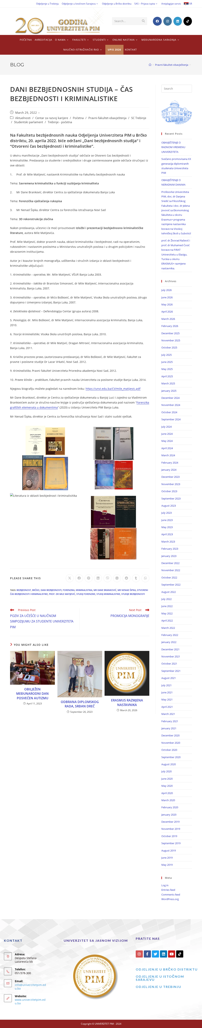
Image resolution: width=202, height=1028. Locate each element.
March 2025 (168, 383)
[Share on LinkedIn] (98, 578)
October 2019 (169, 836)
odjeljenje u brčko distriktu (167, 969)
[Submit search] (143, 21)
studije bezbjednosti (133, 593)
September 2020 (170, 757)
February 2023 (169, 548)
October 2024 (169, 412)
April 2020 (167, 793)
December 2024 (170, 398)
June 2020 (167, 778)
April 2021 (167, 707)
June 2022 (167, 606)
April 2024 (167, 448)
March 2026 (168, 319)
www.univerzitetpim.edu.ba (30, 1001)
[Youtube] (171, 954)
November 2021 (170, 656)
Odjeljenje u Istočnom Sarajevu (79, 3)
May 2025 (167, 369)
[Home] (150, 65)
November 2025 (170, 340)
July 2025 (166, 355)
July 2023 (166, 512)
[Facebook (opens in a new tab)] (157, 21)
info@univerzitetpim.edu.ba (30, 986)
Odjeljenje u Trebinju (47, 3)
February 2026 (169, 326)
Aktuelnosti (23, 118)
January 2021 (168, 728)
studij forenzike (85, 593)
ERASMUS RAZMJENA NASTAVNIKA (127, 702)
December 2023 (170, 477)
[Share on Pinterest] (89, 578)
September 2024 (170, 419)
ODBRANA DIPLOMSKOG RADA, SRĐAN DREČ (80, 704)
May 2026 (167, 304)
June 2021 (167, 692)
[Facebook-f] (147, 954)
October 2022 (169, 577)
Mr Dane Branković (105, 590)
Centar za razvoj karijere (51, 118)
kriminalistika (84, 590)
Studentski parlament (28, 122)
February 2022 (169, 635)
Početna (78, 118)
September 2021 (170, 671)
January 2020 (168, 814)
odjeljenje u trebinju (158, 987)
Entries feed (168, 890)
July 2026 (166, 290)
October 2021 (169, 663)
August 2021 (168, 678)
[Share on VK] (117, 578)
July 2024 (166, 426)
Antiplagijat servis (171, 3)
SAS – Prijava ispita (144, 3)
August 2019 (168, 850)
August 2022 (168, 592)
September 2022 (170, 584)
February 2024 (169, 462)
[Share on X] (70, 578)
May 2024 (167, 441)
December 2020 (170, 735)
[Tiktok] (179, 954)
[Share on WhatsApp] (145, 578)
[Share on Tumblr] (136, 578)
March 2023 (168, 541)
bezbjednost (24, 590)
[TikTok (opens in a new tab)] (187, 21)
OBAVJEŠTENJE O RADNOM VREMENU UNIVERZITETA (173, 147)
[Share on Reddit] (126, 578)
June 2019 (167, 857)
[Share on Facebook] (79, 578)
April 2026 (167, 311)
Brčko (35, 590)
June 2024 (167, 434)
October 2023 (169, 491)
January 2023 (168, 556)
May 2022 (167, 613)
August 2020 (168, 764)
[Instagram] (139, 954)
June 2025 (167, 362)
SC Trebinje (138, 118)
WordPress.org (170, 899)
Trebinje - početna (60, 122)
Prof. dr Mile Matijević (62, 593)
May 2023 (167, 527)
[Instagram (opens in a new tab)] (167, 21)
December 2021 (170, 649)
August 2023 (168, 505)
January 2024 (168, 469)
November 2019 (170, 829)
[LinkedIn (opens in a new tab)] (177, 21)
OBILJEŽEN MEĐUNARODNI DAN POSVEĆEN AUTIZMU (32, 693)
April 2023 (167, 534)
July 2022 (166, 599)
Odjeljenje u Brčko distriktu (116, 3)
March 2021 (168, 714)
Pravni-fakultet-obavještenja (107, 118)
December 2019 (170, 821)
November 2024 (170, 405)
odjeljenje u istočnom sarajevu (160, 977)
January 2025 (168, 390)
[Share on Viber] (107, 578)
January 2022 (168, 642)
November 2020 (170, 742)
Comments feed (170, 894)
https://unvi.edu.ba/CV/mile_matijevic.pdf (113, 389)
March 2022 (168, 628)
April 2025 (167, 376)
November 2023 (170, 484)
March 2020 (168, 800)
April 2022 (167, 620)
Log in (164, 885)
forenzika (69, 590)
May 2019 (167, 865)
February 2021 (169, 721)
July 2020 (166, 771)
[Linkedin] (163, 954)
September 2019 (170, 843)
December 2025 (170, 333)
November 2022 (170, 570)
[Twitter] (155, 954)
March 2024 (168, 455)
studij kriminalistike (108, 593)
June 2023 (167, 520)
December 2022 (170, 563)
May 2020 (167, 786)
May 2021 (167, 699)
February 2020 (169, 807)
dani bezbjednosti (51, 590)
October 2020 (169, 750)
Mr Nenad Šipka (127, 590)
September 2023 (170, 498)
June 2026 (167, 297)
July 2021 (166, 685)
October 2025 (169, 347)
